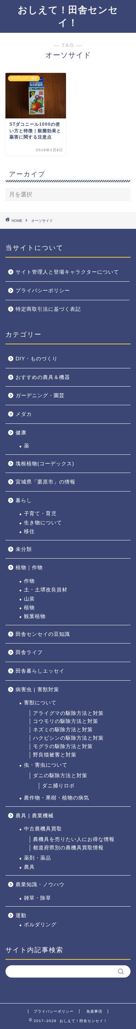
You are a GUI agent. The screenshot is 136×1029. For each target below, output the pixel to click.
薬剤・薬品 (37, 858)
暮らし (24, 500)
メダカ (24, 414)
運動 (21, 915)
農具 (29, 867)
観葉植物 (35, 616)
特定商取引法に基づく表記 (48, 309)
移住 (29, 531)
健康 (21, 432)
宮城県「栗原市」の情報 (45, 482)
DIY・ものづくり (37, 358)
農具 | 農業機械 (35, 815)
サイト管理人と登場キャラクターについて (67, 272)
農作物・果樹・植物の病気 (56, 798)
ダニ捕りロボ (58, 786)
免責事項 (94, 1011)
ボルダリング (40, 924)
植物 (29, 607)
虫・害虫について (45, 765)
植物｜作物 (29, 567)
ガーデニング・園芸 (40, 395)
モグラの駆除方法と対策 (63, 746)
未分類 (24, 549)
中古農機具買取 (43, 829)
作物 (29, 581)
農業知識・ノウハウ (40, 884)
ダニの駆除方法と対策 (60, 775)
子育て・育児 (40, 513)
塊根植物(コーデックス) (45, 463)
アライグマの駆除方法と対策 (68, 713)
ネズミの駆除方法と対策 (63, 729)
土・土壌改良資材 (45, 589)
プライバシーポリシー (43, 290)
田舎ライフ (29, 652)
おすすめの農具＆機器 (43, 377)
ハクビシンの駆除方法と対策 (68, 738)
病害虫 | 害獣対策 (37, 689)
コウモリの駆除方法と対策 (65, 721)
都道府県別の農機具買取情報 (68, 847)
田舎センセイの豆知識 (43, 634)
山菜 (29, 599)
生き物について (43, 522)
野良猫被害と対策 (55, 755)
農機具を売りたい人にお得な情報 (74, 839)
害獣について (40, 702)
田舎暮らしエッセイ (40, 671)
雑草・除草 (37, 898)
